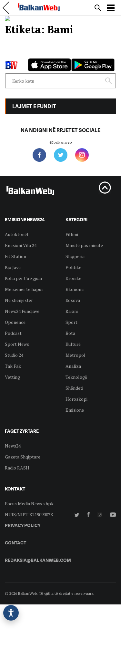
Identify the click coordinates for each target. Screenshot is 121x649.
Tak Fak (13, 366)
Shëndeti (74, 388)
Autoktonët (17, 234)
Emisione (75, 410)
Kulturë (73, 344)
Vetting (12, 377)
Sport (71, 322)
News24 (13, 446)
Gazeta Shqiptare (22, 457)
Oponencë (15, 322)
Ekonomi (75, 289)
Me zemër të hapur (24, 289)
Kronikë (73, 278)
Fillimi (72, 234)
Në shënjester (19, 300)
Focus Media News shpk (29, 503)
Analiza (73, 366)
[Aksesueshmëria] (11, 613)
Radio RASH (17, 468)
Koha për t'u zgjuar (24, 278)
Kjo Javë (13, 267)
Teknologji (76, 377)
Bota (70, 333)
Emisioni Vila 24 (20, 245)
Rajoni (72, 311)
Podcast (13, 333)
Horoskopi (76, 399)
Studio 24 (14, 355)
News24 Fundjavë (22, 311)
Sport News (17, 344)
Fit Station (15, 256)
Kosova (73, 300)
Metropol (76, 355)
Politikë (73, 267)
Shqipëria (75, 256)
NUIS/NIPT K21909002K (29, 514)
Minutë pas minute (84, 245)
